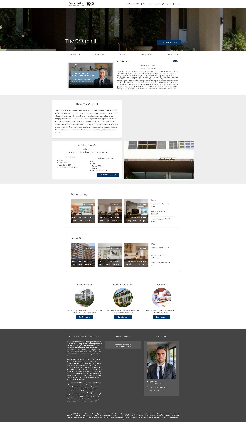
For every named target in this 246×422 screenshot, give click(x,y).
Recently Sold (173, 54)
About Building (73, 54)
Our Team (147, 4)
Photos (123, 54)
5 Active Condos (168, 42)
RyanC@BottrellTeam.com (158, 387)
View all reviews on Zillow (123, 346)
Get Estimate (84, 317)
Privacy (157, 4)
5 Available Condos (107, 175)
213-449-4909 (133, 4)
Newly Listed (146, 54)
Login (177, 4)
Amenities (99, 54)
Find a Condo (122, 317)
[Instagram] (177, 61)
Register (168, 4)
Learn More (160, 317)
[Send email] (174, 61)
